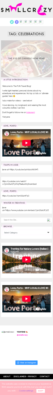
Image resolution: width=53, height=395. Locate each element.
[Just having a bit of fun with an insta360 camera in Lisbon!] (27, 347)
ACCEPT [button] (40, 391)
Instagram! (30, 112)
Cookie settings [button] (26, 391)
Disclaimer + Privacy (25, 376)
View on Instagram (28, 363)
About (7, 376)
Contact (45, 376)
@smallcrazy (22, 335)
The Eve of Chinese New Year (26, 58)
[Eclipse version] (9, 347)
